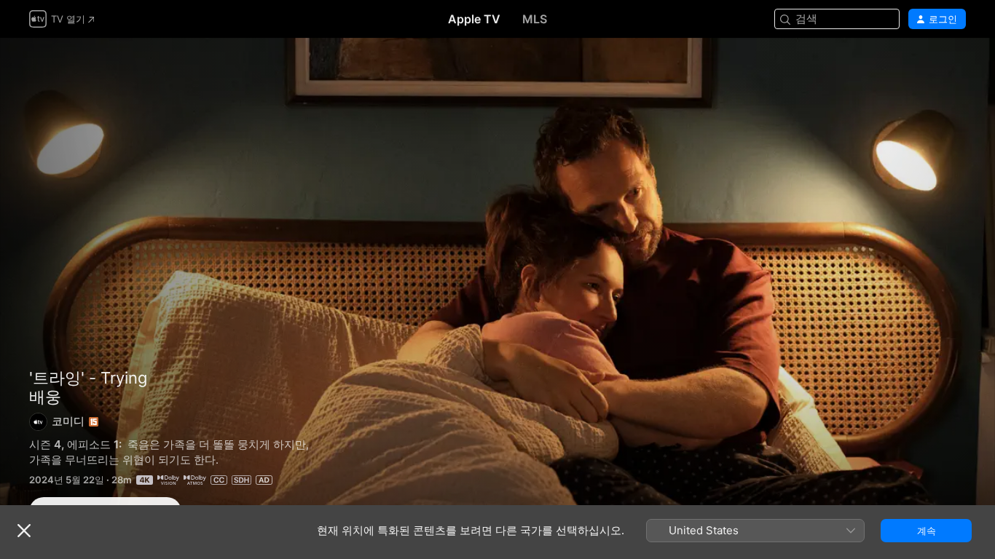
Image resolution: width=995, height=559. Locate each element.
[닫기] (24, 530)
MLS (534, 19)
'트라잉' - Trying (88, 377)
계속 (926, 530)
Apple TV (474, 19)
